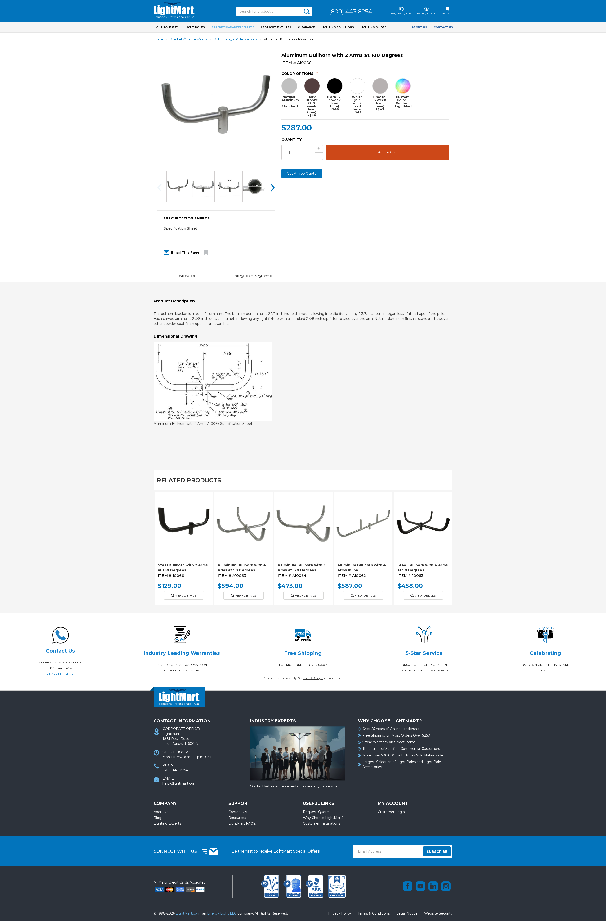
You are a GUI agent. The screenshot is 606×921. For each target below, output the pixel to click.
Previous (161, 187)
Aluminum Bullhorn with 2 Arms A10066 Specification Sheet (203, 423)
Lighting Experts (167, 823)
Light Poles (195, 27)
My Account (393, 803)
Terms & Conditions (374, 913)
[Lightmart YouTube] (420, 886)
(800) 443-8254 (60, 668)
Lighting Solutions (337, 27)
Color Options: (299, 73)
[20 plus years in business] (270, 886)
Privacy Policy (339, 913)
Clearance (306, 27)
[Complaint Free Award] (337, 886)
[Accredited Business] (315, 886)
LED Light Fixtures (276, 27)
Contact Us (443, 27)
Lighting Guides (374, 27)
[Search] (307, 11)
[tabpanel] (184, 550)
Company (165, 803)
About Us (419, 27)
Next (271, 187)
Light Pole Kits (166, 27)
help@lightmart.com (60, 674)
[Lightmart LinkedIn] (433, 886)
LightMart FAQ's (242, 823)
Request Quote (316, 812)
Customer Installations (321, 823)
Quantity (291, 139)
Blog (157, 818)
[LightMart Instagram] (446, 886)
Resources (237, 818)
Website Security (438, 913)
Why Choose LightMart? (323, 818)
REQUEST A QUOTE (253, 276)
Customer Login (391, 812)
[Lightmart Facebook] (407, 886)
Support (239, 803)
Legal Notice (407, 913)
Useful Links (318, 803)
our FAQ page (313, 678)
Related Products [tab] (189, 480)
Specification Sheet (180, 228)
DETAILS (187, 276)
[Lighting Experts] (293, 886)
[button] (216, 218)
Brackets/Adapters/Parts (232, 27)
